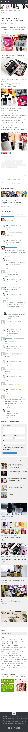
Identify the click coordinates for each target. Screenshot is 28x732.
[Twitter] (11, 728)
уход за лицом (12, 665)
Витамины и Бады (5, 578)
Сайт (4, 440)
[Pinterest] (17, 728)
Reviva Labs (13, 649)
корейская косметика (18, 657)
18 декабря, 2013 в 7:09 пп (15, 346)
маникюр (8, 659)
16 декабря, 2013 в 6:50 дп (15, 321)
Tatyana (7, 218)
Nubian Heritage (19, 647)
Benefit (13, 160)
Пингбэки (19, 214)
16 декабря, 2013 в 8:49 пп (15, 367)
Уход (11, 516)
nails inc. (9, 165)
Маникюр (6, 516)
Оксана (7, 396)
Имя (4, 435)
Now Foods (13, 647)
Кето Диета (6, 653)
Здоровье (13, 578)
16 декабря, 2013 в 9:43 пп (16, 382)
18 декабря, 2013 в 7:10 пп (15, 361)
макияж (3, 659)
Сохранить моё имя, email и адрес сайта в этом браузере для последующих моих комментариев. (14, 447)
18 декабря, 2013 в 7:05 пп (15, 240)
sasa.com (20, 649)
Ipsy (19, 645)
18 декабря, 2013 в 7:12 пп (15, 409)
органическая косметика (10, 661)
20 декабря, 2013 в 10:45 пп (17, 312)
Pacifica (24, 647)
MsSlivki (7, 382)
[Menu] (26, 2)
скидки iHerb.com (14, 663)
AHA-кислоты (12, 639)
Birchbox (3, 556)
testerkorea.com (19, 651)
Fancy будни (4, 10)
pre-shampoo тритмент (6, 649)
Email (16, 435)
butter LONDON (19, 160)
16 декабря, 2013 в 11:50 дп (16, 352)
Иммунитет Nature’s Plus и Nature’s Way (12, 580)
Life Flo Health (8, 647)
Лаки (2, 516)
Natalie (6, 23)
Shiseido (3, 167)
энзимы (19, 667)
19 (25, 192)
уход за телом (12, 667)
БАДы (2, 653)
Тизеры (3, 12)
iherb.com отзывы (9, 645)
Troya (6, 367)
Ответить (7, 222)
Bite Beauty (15, 641)
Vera (6, 321)
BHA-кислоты (5, 641)
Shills (14, 651)
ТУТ (5, 81)
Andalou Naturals (20, 639)
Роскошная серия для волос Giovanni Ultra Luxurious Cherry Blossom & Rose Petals (17, 473)
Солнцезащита (12, 653)
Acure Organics (4, 639)
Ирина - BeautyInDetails (11, 247)
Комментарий (6, 425)
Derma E (24, 641)
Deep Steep (20, 641)
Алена (6, 352)
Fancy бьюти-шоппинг (15, 10)
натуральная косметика (18, 659)
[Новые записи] (7, 460)
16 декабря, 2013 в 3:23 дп (16, 218)
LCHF (4, 647)
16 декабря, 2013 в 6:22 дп (15, 287)
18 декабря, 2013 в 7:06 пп (15, 258)
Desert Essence (4, 643)
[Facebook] (9, 728)
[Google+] (19, 728)
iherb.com (13, 643)
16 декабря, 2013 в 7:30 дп (19, 338)
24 (26, 14)
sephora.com (23, 165)
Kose (2, 647)
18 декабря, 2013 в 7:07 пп (15, 279)
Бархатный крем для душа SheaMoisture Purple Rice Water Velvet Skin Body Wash (16, 466)
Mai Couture (4, 165)
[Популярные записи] (20, 460)
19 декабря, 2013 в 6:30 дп (17, 300)
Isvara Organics (22, 645)
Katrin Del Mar (8, 338)
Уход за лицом (11, 557)
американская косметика (11, 167)
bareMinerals (8, 160)
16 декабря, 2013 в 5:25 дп (12, 248)
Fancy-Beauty (5, 2)
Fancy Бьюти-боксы (11, 556)
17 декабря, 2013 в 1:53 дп (16, 396)
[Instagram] (14, 728)
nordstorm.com (16, 165)
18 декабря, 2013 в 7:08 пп (15, 329)
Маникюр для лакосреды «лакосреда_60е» (13, 518)
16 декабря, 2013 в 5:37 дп (12, 272)
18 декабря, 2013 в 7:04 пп (15, 225)
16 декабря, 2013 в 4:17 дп (16, 232)
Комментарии (8, 214)
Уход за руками (20, 557)
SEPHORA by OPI (10, 651)
